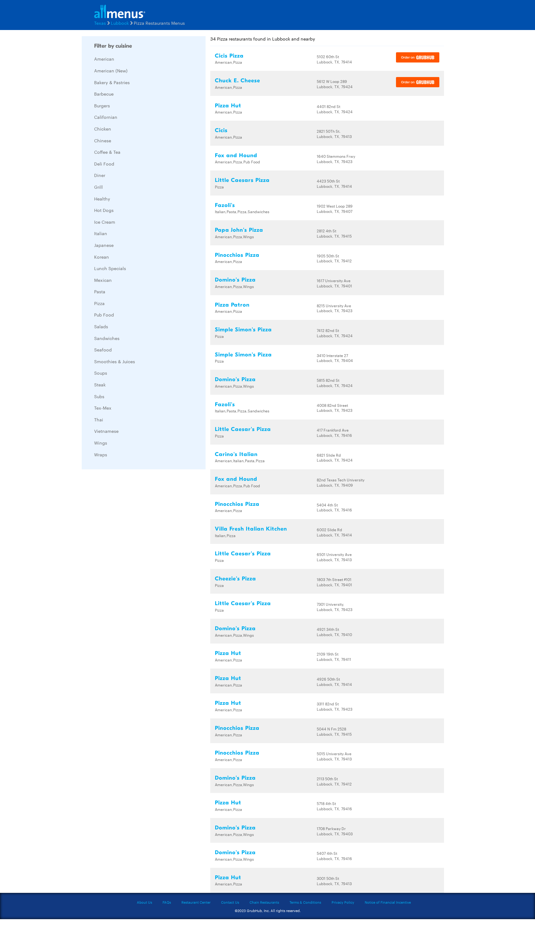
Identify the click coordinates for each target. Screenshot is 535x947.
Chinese (102, 140)
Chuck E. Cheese (237, 80)
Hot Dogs (104, 210)
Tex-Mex (102, 408)
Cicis (221, 130)
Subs (99, 396)
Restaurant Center (196, 902)
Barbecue (104, 94)
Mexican (103, 280)
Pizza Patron (232, 305)
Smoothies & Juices (114, 361)
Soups (100, 373)
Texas (100, 22)
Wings (100, 443)
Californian (105, 117)
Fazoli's (225, 205)
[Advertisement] (128, 567)
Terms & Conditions (305, 902)
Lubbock (120, 22)
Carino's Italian (236, 454)
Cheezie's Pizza (235, 578)
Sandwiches (107, 338)
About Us (144, 902)
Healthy (102, 199)
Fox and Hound (236, 155)
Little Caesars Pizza (242, 180)
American (104, 59)
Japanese (104, 245)
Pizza (99, 303)
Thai (98, 419)
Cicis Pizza (229, 56)
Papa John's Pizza (239, 230)
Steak (100, 384)
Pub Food (104, 315)
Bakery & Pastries (112, 82)
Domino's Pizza (235, 280)
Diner (99, 175)
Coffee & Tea (107, 152)
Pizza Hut (228, 105)
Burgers (102, 105)
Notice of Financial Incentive (388, 902)
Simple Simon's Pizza (243, 329)
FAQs (167, 902)
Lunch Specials (110, 268)
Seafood (103, 350)
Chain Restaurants (264, 902)
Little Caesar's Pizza (243, 429)
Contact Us (230, 902)
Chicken (102, 129)
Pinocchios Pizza (237, 255)
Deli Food (104, 164)
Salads (101, 326)
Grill (98, 187)
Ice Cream (104, 222)
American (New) (111, 70)
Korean (101, 257)
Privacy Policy (343, 902)
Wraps (100, 454)
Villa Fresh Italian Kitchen (251, 529)
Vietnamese (106, 431)
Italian (100, 233)
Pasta (99, 291)
